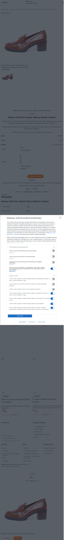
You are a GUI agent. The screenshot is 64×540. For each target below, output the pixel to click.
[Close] (60, 218)
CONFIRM (20, 316)
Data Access (32, 322)
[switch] (52, 251)
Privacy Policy (41, 322)
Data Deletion (22, 322)
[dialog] (32, 270)
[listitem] (32, 247)
